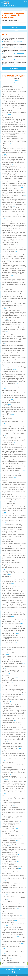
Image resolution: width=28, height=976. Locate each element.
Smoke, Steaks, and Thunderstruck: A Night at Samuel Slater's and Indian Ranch (14, 45)
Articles (11, 969)
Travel (10, 5)
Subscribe (15, 969)
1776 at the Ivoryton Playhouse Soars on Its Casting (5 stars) (14, 51)
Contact (14, 5)
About (2, 5)
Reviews (6, 5)
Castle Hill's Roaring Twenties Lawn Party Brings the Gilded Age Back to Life (13, 39)
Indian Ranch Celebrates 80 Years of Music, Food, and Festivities (14, 63)
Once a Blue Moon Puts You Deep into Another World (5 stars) (14, 57)
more (7, 93)
